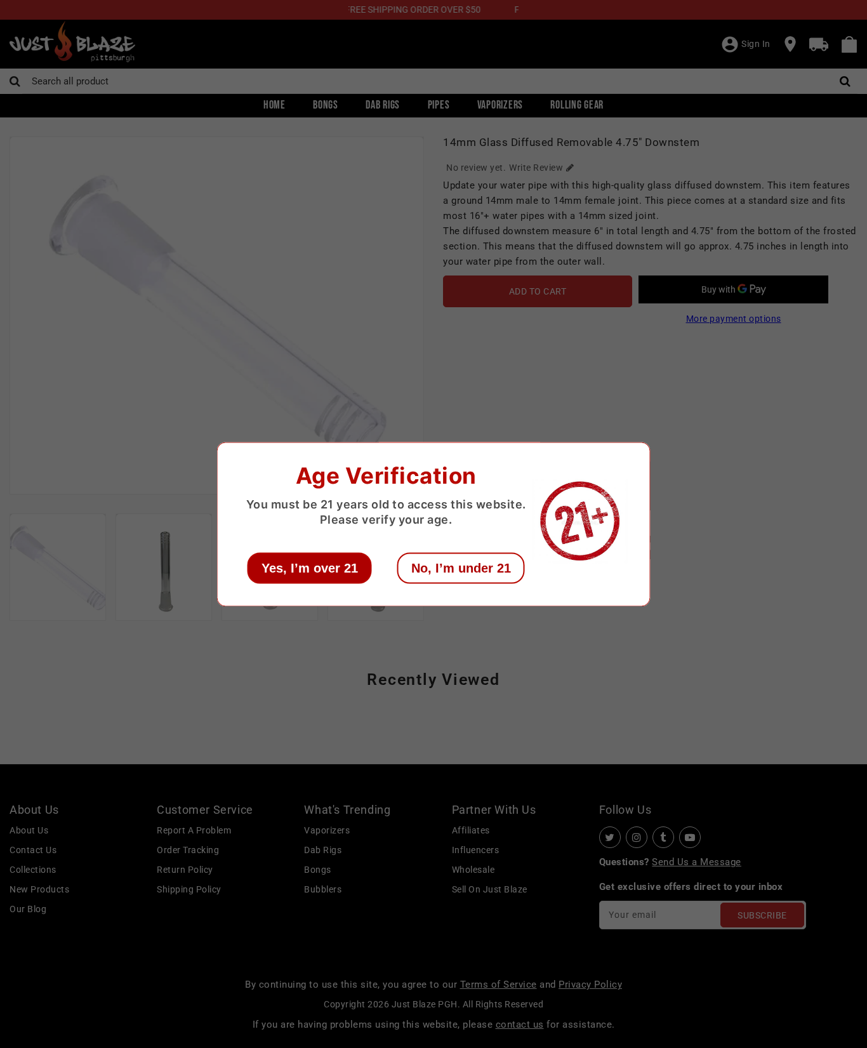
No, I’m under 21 (461, 567)
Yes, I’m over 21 (309, 567)
